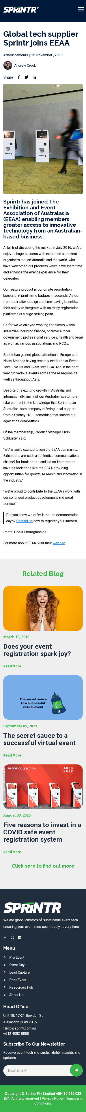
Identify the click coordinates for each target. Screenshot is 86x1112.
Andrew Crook (25, 65)
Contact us (24, 521)
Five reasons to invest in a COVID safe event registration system (42, 832)
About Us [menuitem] (16, 995)
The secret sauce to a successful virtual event (39, 739)
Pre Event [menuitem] (16, 957)
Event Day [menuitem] (17, 965)
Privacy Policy (53, 1098)
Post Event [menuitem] (17, 980)
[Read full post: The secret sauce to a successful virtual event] (43, 697)
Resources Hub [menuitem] (21, 987)
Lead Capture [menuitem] (19, 972)
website (59, 543)
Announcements (15, 55)
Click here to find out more (43, 866)
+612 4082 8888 (16, 1033)
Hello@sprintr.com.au (19, 1028)
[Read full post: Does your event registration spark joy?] (43, 608)
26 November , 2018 (47, 55)
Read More (12, 666)
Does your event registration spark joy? (37, 650)
